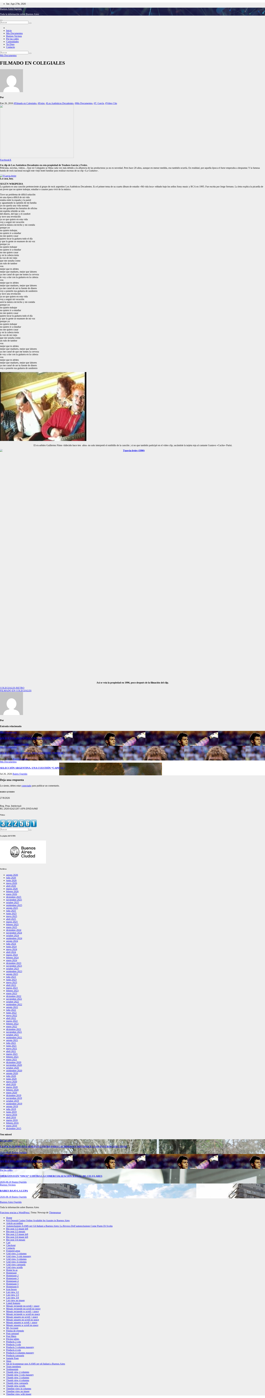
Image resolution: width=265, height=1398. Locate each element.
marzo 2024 (12, 955)
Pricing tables (12, 1339)
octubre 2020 (12, 1068)
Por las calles (12, 39)
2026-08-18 (6, 1197)
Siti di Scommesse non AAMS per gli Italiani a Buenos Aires (35, 1363)
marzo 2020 (12, 1087)
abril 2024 (11, 952)
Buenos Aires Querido (11, 9)
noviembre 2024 (14, 932)
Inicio (9, 30)
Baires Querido (21, 744)
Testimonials (12, 1369)
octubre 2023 (12, 968)
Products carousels (15, 1355)
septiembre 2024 (14, 938)
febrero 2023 (12, 990)
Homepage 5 (12, 1284)
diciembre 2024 (13, 930)
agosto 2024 (12, 941)
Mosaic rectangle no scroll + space (22, 1306)
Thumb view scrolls (15, 1386)
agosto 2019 (12, 1106)
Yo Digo (10, 44)
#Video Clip (111, 103)
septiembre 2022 (14, 1004)
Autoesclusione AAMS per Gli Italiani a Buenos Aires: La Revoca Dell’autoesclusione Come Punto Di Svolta (59, 1226)
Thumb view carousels (17, 1383)
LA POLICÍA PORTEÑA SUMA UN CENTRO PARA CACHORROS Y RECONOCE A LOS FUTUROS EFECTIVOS (63, 1146)
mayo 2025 (11, 916)
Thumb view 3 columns (17, 1377)
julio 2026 (11, 877)
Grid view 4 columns (16, 1262)
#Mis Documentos (83, 103)
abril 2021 (11, 1051)
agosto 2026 (12, 875)
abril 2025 (11, 919)
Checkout (10, 1245)
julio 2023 (11, 977)
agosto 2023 (12, 974)
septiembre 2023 (14, 971)
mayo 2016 (11, 1114)
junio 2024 (11, 946)
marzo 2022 (12, 1021)
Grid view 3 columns (16, 1259)
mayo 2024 (11, 949)
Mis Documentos (14, 33)
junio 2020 (11, 1079)
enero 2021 (11, 1059)
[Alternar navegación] (1, 20)
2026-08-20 (6, 1182)
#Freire (41, 103)
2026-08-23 (6, 1167)
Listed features (13, 1303)
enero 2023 (11, 993)
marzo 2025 (12, 921)
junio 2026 (11, 880)
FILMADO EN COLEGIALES (15, 690)
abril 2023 (11, 985)
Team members (13, 1366)
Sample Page (12, 1358)
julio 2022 (11, 1010)
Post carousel (12, 1333)
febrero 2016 (12, 1123)
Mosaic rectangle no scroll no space (23, 1308)
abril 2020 (11, 1084)
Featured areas (13, 1250)
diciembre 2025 (13, 897)
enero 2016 (11, 1125)
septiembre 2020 (14, 1070)
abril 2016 (11, 1117)
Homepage (11, 1273)
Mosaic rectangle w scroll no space (23, 1314)
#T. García (99, 103)
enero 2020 (11, 1092)
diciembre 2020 (13, 1062)
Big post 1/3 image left (17, 1234)
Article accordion (14, 1223)
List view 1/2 (12, 1292)
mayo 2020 (11, 1081)
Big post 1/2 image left (17, 1228)
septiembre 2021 (14, 1037)
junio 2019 (11, 1112)
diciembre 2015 (13, 1128)
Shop (8, 1361)
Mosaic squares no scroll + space (22, 1317)
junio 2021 (11, 1045)
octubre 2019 (12, 1101)
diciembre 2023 (13, 963)
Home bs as (11, 1270)
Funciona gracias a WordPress (15, 1212)
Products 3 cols (13, 1344)
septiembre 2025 (14, 905)
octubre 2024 (12, 935)
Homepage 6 (12, 1286)
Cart (8, 1242)
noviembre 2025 (14, 899)
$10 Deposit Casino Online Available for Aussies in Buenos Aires (38, 1220)
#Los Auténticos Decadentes (59, 103)
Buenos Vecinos (14, 36)
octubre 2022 (12, 1001)
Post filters (11, 1336)
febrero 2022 (12, 1023)
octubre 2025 (12, 902)
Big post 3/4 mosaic (15, 1239)
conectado (26, 785)
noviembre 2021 (14, 1032)
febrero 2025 (12, 924)
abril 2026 (11, 886)
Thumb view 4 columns (17, 1380)
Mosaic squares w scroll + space (21, 1322)
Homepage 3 (12, 1278)
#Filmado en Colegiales (25, 103)
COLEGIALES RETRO (12, 688)
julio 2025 (11, 910)
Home (9, 1217)
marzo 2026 (12, 888)
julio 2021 (11, 1043)
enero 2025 (11, 927)
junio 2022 (11, 1012)
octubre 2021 (12, 1034)
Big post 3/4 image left (17, 1237)
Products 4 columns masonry (20, 1352)
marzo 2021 (12, 1054)
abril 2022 (11, 1018)
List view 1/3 (12, 1295)
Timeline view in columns (18, 1388)
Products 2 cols (13, 1341)
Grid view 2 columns (16, 1253)
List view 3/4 (12, 1297)
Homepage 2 (12, 1275)
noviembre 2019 (14, 1098)
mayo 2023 (11, 982)
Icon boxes (11, 1289)
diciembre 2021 (13, 1029)
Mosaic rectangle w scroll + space (22, 1311)
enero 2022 (11, 1026)
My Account (12, 1328)
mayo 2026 (11, 883)
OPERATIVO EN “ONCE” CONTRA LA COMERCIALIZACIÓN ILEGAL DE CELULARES (51, 1176)
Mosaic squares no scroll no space (22, 1319)
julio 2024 (11, 944)
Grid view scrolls (14, 1267)
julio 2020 (11, 1076)
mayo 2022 (11, 1015)
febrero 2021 (12, 1057)
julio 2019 (11, 1109)
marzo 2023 (12, 988)
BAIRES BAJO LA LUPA (14, 1190)
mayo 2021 (11, 1048)
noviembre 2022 (14, 999)
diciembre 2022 (13, 996)
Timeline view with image (18, 1394)
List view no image (15, 1300)
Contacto (10, 47)
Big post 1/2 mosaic (15, 1231)
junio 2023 (11, 979)
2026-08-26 (6, 1152)
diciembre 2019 (13, 1095)
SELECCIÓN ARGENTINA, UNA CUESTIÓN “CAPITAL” (32, 738)
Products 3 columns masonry (20, 1347)
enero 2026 (11, 894)
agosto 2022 (12, 1007)
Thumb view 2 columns (17, 1372)
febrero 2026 (12, 891)
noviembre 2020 (14, 1065)
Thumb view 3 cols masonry (20, 1375)
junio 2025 (11, 913)
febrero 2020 (12, 1090)
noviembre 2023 (14, 966)
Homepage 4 (12, 1281)
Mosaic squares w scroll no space (22, 1325)
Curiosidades (12, 41)
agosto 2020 (12, 1073)
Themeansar (55, 1212)
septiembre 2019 (14, 1103)
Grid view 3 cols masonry (18, 1256)
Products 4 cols (13, 1350)
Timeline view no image (17, 1391)
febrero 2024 (12, 957)
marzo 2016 (12, 1120)
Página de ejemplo (15, 1330)
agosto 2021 (12, 1040)
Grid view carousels (15, 1264)
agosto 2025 (12, 908)
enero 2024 (11, 960)
